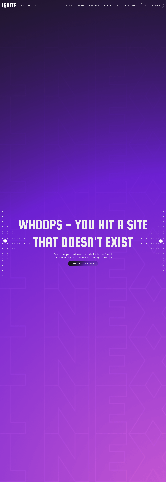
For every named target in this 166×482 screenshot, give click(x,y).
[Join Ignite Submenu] (99, 5)
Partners (68, 5)
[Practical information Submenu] (137, 5)
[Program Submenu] (113, 5)
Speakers (80, 5)
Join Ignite (92, 5)
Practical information (126, 5)
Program (107, 5)
